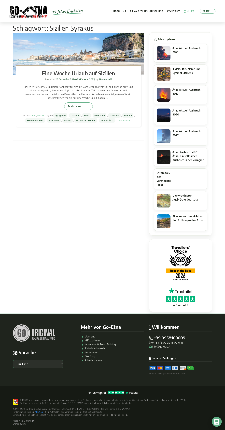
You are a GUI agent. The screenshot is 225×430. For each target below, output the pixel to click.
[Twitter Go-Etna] (115, 415)
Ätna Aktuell (105, 79)
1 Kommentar (123, 120)
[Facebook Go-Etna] (112, 415)
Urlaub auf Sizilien (86, 120)
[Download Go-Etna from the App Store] (123, 415)
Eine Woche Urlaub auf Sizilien (78, 73)
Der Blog (90, 356)
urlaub (67, 120)
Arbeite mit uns (93, 360)
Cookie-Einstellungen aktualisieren (66, 415)
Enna (86, 115)
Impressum (91, 352)
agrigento (60, 115)
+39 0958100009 (169, 337)
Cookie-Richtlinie (42, 415)
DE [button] (208, 11)
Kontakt (173, 11)
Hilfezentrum (92, 340)
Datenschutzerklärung (23, 415)
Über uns (119, 11)
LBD (24, 424)
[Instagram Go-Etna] (119, 415)
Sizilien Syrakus (35, 120)
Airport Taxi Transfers (98, 415)
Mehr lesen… (76, 106)
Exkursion (99, 115)
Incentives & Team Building (100, 344)
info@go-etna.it (161, 346)
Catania (75, 115)
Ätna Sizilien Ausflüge (146, 11)
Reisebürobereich (95, 348)
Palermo (114, 115)
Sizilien (40, 115)
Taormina (54, 120)
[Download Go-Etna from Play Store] (127, 415)
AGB (85, 415)
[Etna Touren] (28, 11)
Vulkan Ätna (107, 120)
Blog (34, 115)
